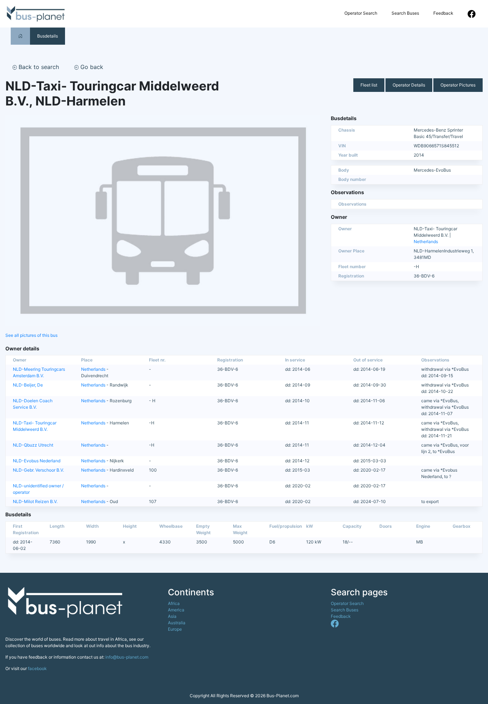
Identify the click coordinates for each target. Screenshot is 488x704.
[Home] (20, 36)
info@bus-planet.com (126, 657)
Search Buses (405, 13)
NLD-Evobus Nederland (36, 460)
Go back (91, 66)
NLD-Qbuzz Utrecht (33, 445)
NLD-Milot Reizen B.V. (35, 501)
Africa (174, 603)
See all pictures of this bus (31, 335)
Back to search (38, 66)
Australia (176, 622)
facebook (37, 668)
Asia (172, 616)
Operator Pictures (457, 85)
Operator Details (409, 85)
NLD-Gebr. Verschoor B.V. (38, 470)
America (176, 609)
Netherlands (426, 241)
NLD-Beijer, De (28, 385)
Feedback (443, 13)
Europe (175, 629)
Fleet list (368, 85)
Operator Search (360, 13)
